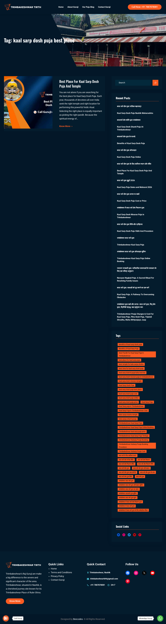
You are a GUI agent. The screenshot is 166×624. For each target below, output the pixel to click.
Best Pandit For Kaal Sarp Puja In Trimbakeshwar (131, 354)
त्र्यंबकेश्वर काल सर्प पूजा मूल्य (127, 497)
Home (54, 568)
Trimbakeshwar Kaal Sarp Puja (130, 245)
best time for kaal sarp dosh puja (131, 368)
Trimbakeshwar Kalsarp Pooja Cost (132, 451)
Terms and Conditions (61, 572)
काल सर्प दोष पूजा (124, 468)
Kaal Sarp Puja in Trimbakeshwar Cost (133, 410)
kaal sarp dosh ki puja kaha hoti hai (132, 373)
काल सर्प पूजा (140, 477)
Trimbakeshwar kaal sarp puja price (132, 431)
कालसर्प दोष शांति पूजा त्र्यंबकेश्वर (128, 120)
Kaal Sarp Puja (147, 402)
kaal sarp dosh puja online (128, 398)
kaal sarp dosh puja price (128, 402)
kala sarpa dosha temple (128, 415)
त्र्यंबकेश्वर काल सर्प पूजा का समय (129, 489)
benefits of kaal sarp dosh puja (130, 344)
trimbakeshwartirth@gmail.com (104, 579)
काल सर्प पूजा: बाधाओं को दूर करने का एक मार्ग (133, 287)
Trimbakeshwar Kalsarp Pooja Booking (133, 440)
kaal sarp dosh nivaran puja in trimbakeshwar (136, 377)
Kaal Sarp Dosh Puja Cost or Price (131, 201)
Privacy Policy (57, 576)
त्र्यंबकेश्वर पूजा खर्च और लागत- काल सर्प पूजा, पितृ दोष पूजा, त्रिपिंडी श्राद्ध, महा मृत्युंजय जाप (136, 305)
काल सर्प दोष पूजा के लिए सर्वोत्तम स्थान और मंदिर (134, 164)
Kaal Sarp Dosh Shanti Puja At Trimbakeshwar (130, 128)
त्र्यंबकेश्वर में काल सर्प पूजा (127, 506)
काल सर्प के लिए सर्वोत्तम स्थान (127, 455)
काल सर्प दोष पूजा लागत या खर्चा (128, 194)
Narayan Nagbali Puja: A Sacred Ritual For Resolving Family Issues (135, 279)
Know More (64, 126)
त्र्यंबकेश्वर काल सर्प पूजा (125, 238)
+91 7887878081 (97, 585)
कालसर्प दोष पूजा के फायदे (126, 136)
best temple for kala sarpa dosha (131, 364)
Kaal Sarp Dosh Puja (126, 385)
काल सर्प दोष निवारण (144, 460)
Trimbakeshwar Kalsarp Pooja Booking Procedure (133, 445)
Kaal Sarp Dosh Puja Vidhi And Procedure (135, 231)
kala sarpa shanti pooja (127, 419)
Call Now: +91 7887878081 (145, 7)
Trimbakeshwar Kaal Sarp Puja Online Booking (133, 259)
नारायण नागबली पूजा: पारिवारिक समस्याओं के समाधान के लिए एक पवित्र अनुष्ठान (136, 269)
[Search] (155, 83)
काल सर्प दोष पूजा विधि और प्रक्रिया (130, 224)
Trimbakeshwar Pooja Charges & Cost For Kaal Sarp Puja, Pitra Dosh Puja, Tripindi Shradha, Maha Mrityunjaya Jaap (135, 317)
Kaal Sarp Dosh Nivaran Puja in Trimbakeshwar (130, 216)
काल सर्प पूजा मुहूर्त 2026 (126, 180)
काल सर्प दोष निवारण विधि (145, 464)
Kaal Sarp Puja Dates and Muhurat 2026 (134, 187)
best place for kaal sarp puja (129, 360)
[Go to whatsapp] (160, 618)
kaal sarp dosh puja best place (130, 389)
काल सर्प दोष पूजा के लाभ (147, 472)
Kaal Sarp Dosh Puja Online (129, 157)
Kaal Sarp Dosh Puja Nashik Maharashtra (135, 113)
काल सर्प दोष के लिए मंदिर (126, 460)
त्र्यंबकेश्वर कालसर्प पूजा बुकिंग (128, 493)
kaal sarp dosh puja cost (128, 394)
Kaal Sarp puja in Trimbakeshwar (131, 406)
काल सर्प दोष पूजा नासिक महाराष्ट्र (129, 106)
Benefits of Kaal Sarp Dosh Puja (131, 143)
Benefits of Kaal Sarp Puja (128, 349)
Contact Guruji (58, 580)
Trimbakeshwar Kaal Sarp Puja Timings (133, 436)
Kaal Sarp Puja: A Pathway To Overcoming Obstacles (135, 296)
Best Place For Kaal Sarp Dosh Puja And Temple (79, 83)
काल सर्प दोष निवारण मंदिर (126, 464)
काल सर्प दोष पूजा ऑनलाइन (126, 150)
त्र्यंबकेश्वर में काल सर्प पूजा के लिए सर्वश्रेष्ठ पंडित (133, 510)
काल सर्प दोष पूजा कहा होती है (127, 472)
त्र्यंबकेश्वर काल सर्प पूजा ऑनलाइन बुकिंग (131, 251)
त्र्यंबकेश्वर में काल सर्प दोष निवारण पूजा (130, 208)
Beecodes (78, 619)
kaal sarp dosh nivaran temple (130, 381)
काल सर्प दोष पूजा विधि (125, 477)
